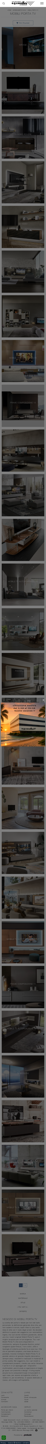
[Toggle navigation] (42, 3)
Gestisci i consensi (22, 1443)
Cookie (10, 1443)
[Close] (43, 700)
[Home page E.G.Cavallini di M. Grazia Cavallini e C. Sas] (23, 3)
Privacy (3, 1443)
